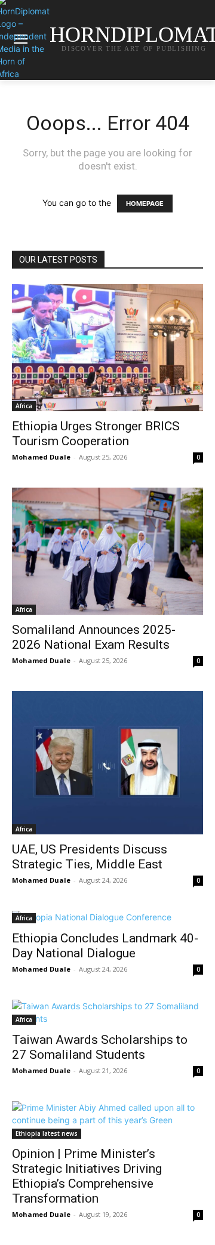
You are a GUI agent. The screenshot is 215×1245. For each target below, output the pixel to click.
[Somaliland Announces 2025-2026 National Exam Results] (107, 551)
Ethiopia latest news (47, 1133)
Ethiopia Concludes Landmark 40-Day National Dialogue (105, 945)
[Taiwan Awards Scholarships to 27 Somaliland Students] (107, 1012)
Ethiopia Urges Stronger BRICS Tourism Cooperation (96, 433)
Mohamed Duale (41, 456)
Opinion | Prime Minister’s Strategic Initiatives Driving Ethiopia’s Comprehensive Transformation (87, 1176)
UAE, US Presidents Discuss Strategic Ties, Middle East (89, 856)
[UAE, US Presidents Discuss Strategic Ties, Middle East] (107, 762)
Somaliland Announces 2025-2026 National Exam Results (94, 637)
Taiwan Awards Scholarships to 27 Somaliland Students (100, 1047)
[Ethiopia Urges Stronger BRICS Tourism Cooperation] (107, 347)
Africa (24, 406)
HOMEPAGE (145, 203)
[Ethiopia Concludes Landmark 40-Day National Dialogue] (107, 917)
